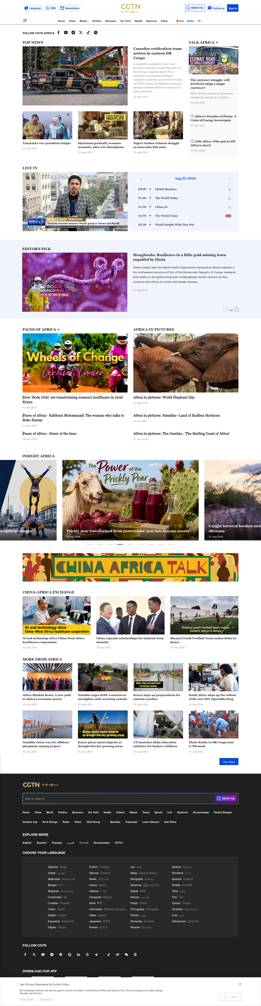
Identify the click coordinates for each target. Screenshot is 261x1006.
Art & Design (50, 821)
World (83, 20)
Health (138, 20)
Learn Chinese (150, 821)
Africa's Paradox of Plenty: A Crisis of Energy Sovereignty (213, 118)
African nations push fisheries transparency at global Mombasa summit (124, 528)
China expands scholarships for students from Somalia (130, 640)
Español (42, 842)
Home (61, 20)
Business (110, 20)
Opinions (151, 20)
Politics (97, 20)
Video (164, 20)
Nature (133, 812)
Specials (115, 821)
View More (229, 761)
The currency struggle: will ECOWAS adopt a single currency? (210, 83)
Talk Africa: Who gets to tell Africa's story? (213, 143)
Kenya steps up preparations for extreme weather (156, 696)
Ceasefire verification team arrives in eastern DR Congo (157, 53)
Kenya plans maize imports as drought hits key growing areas (100, 744)
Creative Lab (30, 821)
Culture (120, 812)
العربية (70, 842)
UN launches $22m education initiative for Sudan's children (155, 744)
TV (199, 20)
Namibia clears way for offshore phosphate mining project (46, 744)
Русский (84, 842)
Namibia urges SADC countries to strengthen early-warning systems (102, 696)
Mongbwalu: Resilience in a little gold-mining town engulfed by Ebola (179, 257)
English (27, 842)
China (72, 20)
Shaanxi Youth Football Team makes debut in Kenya (203, 640)
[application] (75, 201)
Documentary (201, 812)
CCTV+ (119, 842)
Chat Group (93, 821)
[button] (118, 137)
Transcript (131, 821)
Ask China (170, 821)
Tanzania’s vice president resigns (47, 143)
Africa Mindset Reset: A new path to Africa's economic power (47, 696)
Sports (158, 812)
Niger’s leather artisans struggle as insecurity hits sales (156, 145)
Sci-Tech (125, 20)
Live (181, 20)
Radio (190, 20)
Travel (145, 812)
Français (57, 842)
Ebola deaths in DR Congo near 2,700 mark (211, 744)
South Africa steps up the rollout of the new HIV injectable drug (212, 696)
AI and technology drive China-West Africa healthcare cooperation (54, 640)
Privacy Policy (27, 999)
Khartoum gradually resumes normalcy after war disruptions (101, 145)
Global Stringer (223, 812)
